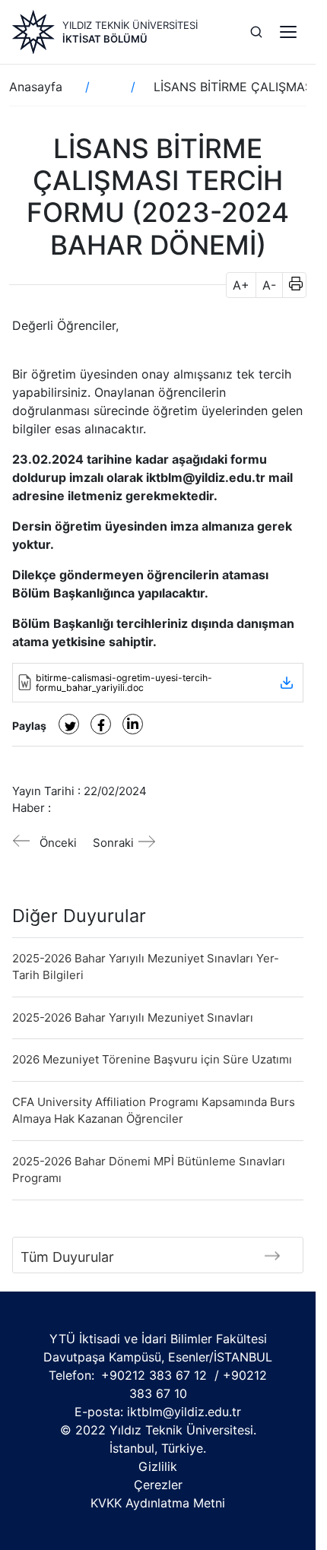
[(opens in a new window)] (69, 724)
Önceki (58, 842)
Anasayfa (35, 86)
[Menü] (288, 32)
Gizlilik (157, 1466)
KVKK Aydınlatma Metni (157, 1502)
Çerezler (158, 1484)
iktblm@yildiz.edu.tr (184, 1411)
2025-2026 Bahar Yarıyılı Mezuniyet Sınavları (132, 1017)
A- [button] (269, 285)
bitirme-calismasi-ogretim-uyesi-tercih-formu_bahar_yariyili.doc (124, 682)
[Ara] (256, 32)
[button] (291, 285)
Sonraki (113, 842)
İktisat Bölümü (105, 39)
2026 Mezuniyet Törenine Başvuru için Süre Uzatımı (152, 1059)
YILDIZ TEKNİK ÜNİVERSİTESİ (130, 25)
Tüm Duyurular (67, 1257)
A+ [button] (241, 285)
